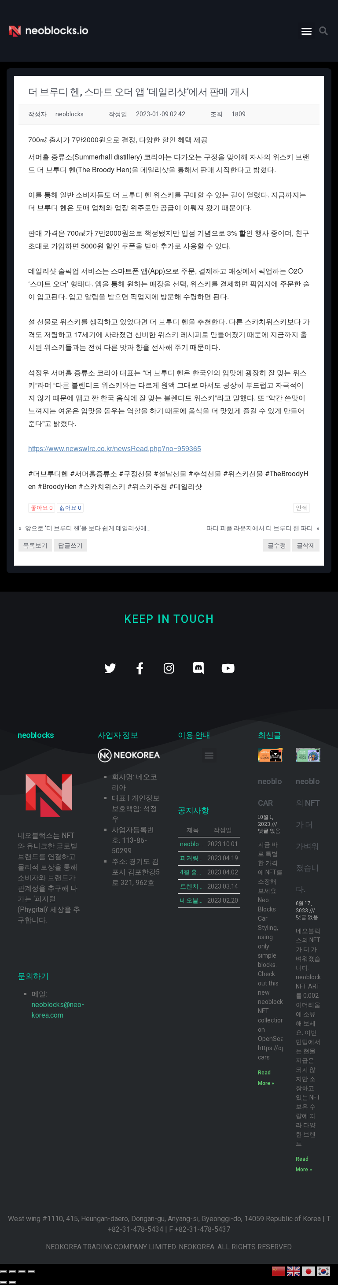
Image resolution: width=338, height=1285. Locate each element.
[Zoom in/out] (31, 1271)
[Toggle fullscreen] (22, 1271)
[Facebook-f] (140, 668)
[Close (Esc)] (3, 1271)
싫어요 (70, 507)
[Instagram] (169, 668)
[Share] (12, 1271)
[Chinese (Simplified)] (279, 1270)
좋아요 (41, 507)
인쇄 (301, 507)
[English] (294, 1270)
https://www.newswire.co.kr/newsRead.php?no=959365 (114, 448)
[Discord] (199, 668)
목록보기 (35, 545)
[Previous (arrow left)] (3, 1282)
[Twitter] (110, 668)
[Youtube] (228, 668)
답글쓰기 (70, 545)
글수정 (277, 545)
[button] (306, 30)
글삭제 (306, 545)
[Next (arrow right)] (12, 1282)
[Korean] (323, 1270)
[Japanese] (308, 1270)
